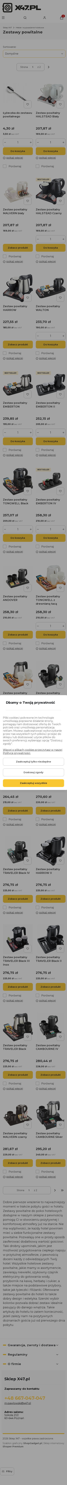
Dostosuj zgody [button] (33, 772)
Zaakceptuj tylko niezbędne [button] (33, 761)
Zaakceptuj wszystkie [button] (33, 783)
